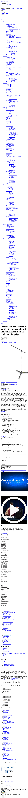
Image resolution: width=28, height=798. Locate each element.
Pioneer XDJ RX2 (7, 748)
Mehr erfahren (4, 533)
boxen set (5, 720)
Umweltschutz (6, 618)
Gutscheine (5, 641)
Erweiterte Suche (4, 13)
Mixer (4, 729)
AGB (4, 627)
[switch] (3, 796)
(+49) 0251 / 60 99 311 (9, 781)
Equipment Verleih (7, 639)
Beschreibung (3, 389)
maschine (5, 745)
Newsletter (5, 642)
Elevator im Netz (7, 644)
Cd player (5, 738)
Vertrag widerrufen (8, 635)
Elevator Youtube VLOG (15, 678)
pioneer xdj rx (6, 754)
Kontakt (5, 629)
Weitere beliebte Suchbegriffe (9, 759)
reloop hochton (6, 733)
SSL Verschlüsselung (7, 624)
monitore (5, 726)
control (4, 734)
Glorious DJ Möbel (7, 743)
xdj (4, 749)
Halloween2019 (6, 755)
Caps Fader (5, 756)
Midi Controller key (7, 715)
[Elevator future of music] (16, 8)
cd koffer (5, 724)
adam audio (5, 736)
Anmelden (8, 5)
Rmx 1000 (5, 742)
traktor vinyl (5, 737)
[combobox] (7, 12)
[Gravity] (4, 338)
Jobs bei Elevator (7, 616)
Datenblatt (3, 411)
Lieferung (5, 613)
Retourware (5, 649)
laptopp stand (6, 732)
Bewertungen (3, 436)
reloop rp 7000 (6, 717)
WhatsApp (8, 785)
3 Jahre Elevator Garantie (8, 619)
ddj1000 (5, 758)
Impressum (5, 628)
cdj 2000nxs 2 (6, 723)
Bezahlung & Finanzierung (9, 612)
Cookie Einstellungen (8, 630)
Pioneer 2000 (6, 753)
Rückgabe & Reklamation (8, 614)
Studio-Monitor (6, 728)
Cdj (4, 747)
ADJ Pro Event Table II (8, 721)
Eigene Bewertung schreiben (6, 437)
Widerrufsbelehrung (7, 623)
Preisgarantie (6, 636)
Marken (5, 640)
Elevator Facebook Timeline (10, 679)
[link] (4, 3)
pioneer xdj (5, 739)
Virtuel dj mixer (6, 718)
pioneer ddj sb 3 (6, 751)
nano (4, 740)
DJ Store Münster (7, 637)
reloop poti (5, 712)
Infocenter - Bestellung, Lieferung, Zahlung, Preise (14, 653)
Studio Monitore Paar (7, 750)
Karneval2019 (6, 744)
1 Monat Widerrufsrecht (8, 622)
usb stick (5, 731)
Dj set (4, 711)
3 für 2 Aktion (6, 710)
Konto (2, 323)
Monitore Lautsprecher (8, 727)
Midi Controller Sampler (8, 722)
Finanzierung (6, 651)
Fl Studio (5, 716)
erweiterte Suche (6, 617)
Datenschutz (6, 625)
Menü (2, 19)
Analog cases (6, 713)
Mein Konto (8, 4)
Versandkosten (14, 384)
